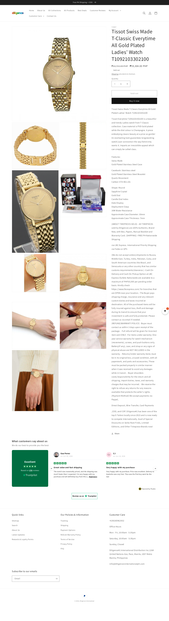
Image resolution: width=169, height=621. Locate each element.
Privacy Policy (66, 544)
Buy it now (134, 101)
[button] (114, 10)
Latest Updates (18, 535)
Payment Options (68, 530)
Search (15, 525)
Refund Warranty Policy (71, 535)
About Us (16, 530)
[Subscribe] (56, 579)
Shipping (115, 74)
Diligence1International (87, 601)
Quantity (115, 79)
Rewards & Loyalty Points (22, 539)
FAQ (62, 548)
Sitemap (15, 521)
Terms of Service (67, 539)
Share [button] (117, 433)
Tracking (64, 521)
